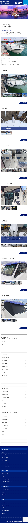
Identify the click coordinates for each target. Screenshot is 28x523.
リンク (3, 516)
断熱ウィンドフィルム (6, 64)
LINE (19, 2)
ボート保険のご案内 (6, 479)
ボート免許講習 (5, 473)
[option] (14, 83)
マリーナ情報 (4, 460)
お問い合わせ (4, 507)
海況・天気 (4, 492)
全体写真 (4, 59)
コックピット (16, 59)
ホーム (3, 502)
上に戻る (24, 102)
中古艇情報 (4, 454)
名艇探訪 (3, 513)
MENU (25, 2)
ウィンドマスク (16, 64)
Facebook (16, 2)
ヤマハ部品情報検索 (6, 466)
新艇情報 (3, 452)
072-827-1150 (21, 2)
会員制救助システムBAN (7, 481)
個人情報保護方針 (5, 510)
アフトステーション (6, 61)
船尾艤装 (14, 61)
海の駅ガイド (4, 494)
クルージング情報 (5, 489)
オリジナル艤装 (5, 457)
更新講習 (3, 476)
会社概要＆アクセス (6, 505)
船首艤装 (10, 59)
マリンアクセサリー (6, 463)
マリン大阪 (4, 2)
